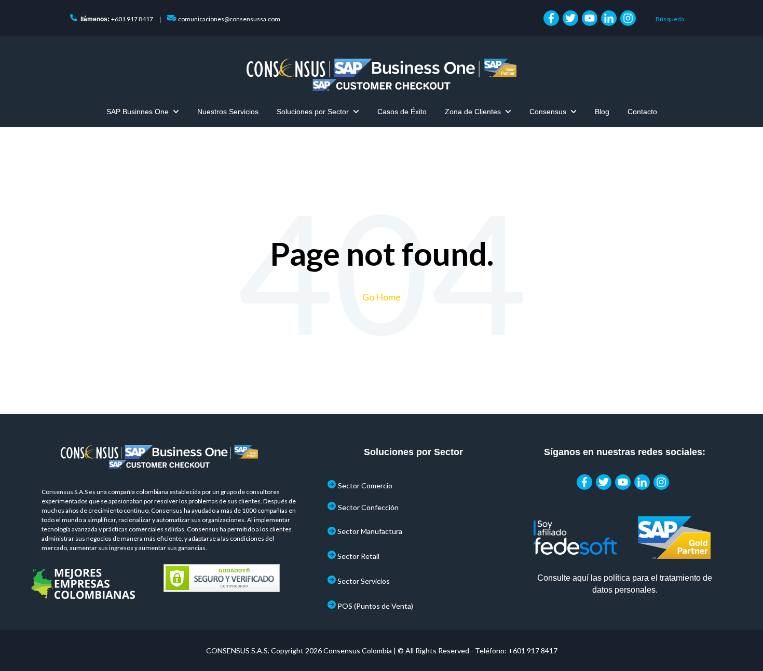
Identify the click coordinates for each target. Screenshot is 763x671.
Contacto (642, 111)
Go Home (381, 297)
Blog (602, 111)
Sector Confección (368, 507)
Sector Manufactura (369, 531)
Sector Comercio (365, 485)
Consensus (547, 111)
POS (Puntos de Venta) (375, 605)
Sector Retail (358, 556)
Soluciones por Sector (313, 111)
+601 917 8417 (132, 19)
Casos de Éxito (402, 111)
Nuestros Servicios (227, 111)
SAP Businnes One (137, 111)
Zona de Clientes (473, 111)
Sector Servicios (363, 581)
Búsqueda (670, 19)
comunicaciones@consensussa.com (229, 19)
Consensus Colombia (357, 650)
